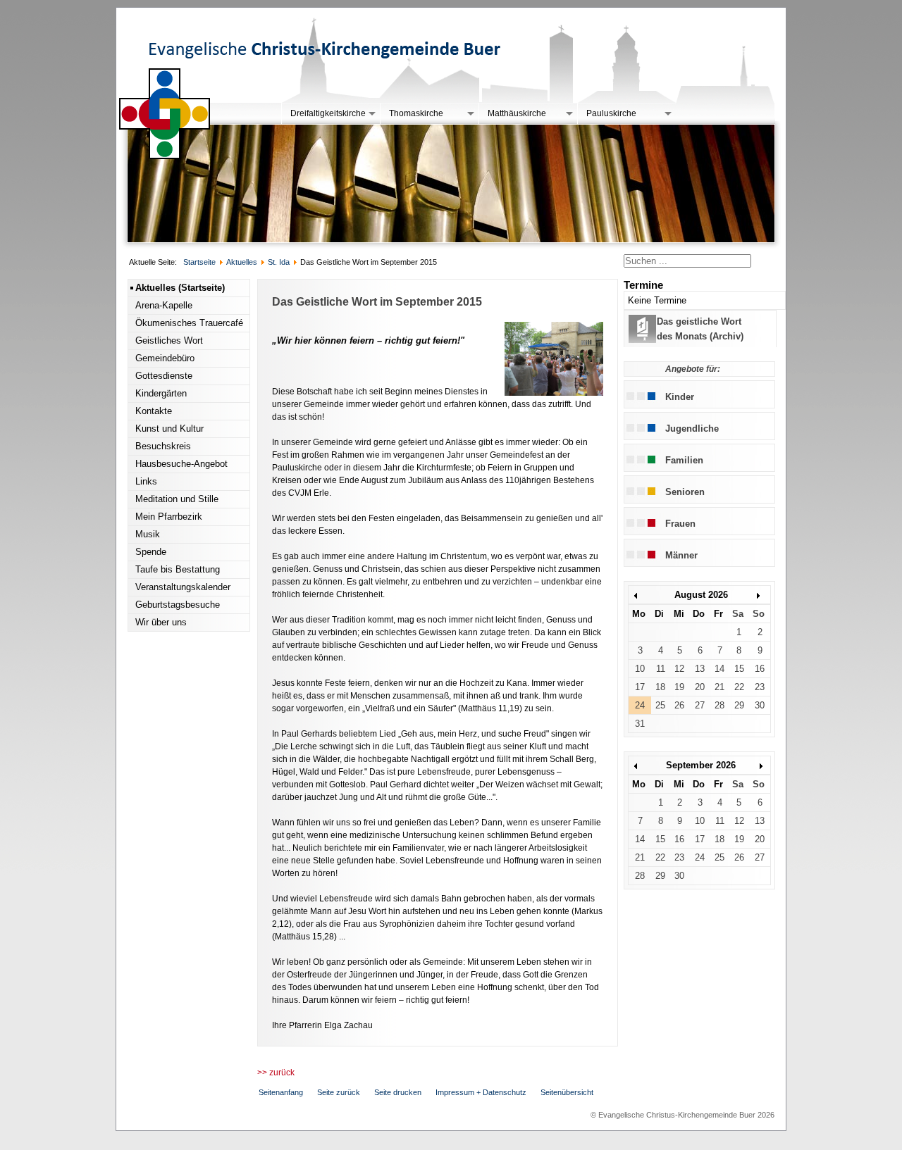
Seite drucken (397, 1092)
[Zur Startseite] (165, 156)
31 (640, 723)
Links (146, 481)
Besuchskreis (163, 446)
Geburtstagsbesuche (177, 604)
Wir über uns (161, 622)
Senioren (685, 492)
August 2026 (701, 594)
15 (739, 668)
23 (760, 687)
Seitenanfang (281, 1092)
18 (660, 687)
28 (719, 705)
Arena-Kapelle (163, 305)
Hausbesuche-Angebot (181, 463)
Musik (147, 534)
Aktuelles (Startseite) (180, 287)
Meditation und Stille (176, 499)
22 (739, 687)
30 (760, 705)
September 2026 (701, 765)
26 (679, 705)
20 (700, 687)
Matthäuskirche (517, 113)
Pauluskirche (611, 113)
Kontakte (153, 411)
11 (660, 668)
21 (719, 687)
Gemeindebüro (164, 358)
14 (719, 668)
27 (700, 705)
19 (679, 687)
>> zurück (276, 1072)
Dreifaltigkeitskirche (328, 113)
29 (739, 705)
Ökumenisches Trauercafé (189, 323)
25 (660, 705)
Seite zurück (338, 1092)
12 (679, 668)
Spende (150, 551)
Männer (681, 555)
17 (640, 687)
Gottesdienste (163, 375)
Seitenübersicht (566, 1092)
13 (700, 668)
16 (760, 668)
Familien (684, 460)
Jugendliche (692, 428)
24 (640, 705)
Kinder (679, 397)
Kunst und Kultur (169, 428)
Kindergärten (161, 393)
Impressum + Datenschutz (480, 1092)
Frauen (680, 523)
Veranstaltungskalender (182, 587)
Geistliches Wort (169, 340)
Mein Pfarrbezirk (168, 516)
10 (640, 668)
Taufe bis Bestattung (177, 569)
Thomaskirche (416, 113)
